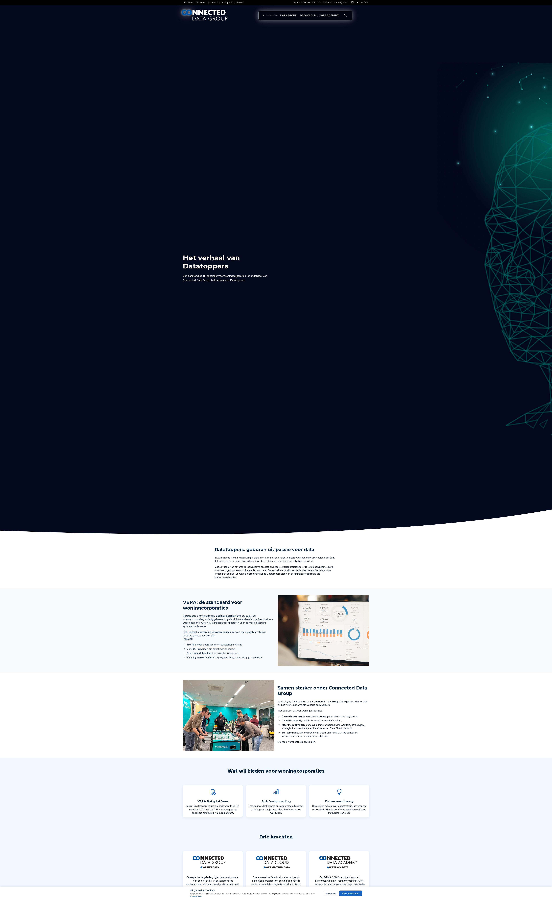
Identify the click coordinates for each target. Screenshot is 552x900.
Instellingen (331, 893)
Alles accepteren (350, 893)
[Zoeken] (345, 15)
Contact (239, 2)
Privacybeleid (196, 896)
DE (366, 2)
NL (357, 2)
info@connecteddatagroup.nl (334, 2)
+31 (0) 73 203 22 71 (306, 2)
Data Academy (329, 15)
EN (362, 2)
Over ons (188, 2)
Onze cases (201, 2)
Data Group (288, 15)
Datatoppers (227, 2)
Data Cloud (308, 15)
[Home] (263, 15)
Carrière (214, 2)
